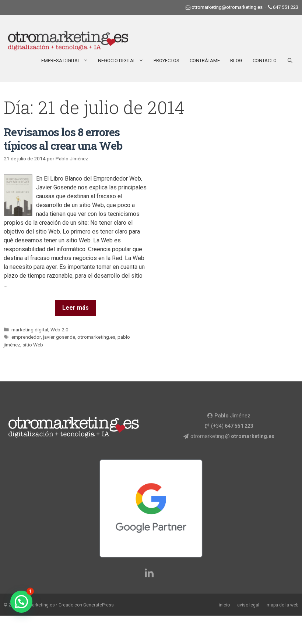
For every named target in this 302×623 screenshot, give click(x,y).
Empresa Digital (60, 60)
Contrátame (205, 60)
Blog (236, 60)
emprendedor (26, 337)
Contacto (265, 60)
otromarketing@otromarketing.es (227, 7)
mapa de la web (282, 605)
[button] (21, 602)
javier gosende (59, 337)
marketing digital (29, 329)
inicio (224, 605)
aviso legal (248, 605)
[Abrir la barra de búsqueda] (290, 60)
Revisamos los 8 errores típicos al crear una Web (63, 139)
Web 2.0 (59, 329)
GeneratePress (98, 605)
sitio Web (32, 345)
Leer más (75, 307)
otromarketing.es (96, 337)
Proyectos (166, 60)
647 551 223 (285, 7)
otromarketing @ (232, 436)
